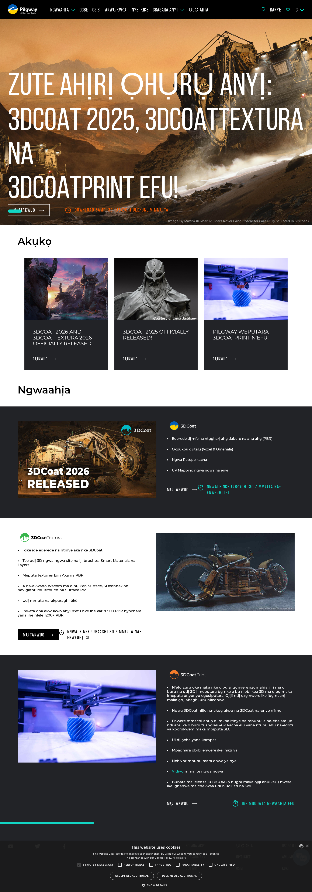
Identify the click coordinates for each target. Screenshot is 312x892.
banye (275, 10)
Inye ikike (140, 10)
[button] (156, 885)
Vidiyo (178, 771)
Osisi (96, 10)
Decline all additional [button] (179, 876)
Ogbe (84, 10)
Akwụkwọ (115, 10)
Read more (179, 857)
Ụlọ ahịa (198, 10)
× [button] (307, 846)
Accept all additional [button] (132, 876)
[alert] (156, 866)
